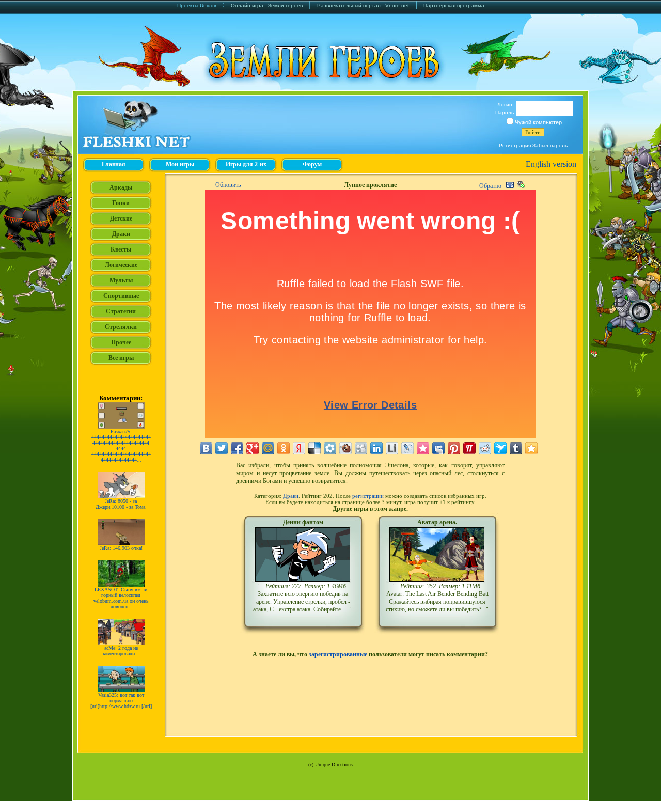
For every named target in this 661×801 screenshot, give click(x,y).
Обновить (228, 185)
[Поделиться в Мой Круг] (330, 448)
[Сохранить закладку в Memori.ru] (423, 448)
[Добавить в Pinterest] (454, 448)
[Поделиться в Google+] (252, 448)
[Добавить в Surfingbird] (500, 448)
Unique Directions (334, 764)
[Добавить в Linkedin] (376, 448)
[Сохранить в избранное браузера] (531, 448)
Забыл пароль (550, 145)
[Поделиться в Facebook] (237, 448)
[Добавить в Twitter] (221, 448)
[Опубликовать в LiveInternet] (392, 448)
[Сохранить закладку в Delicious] (314, 448)
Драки (290, 496)
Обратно (490, 186)
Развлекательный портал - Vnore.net (363, 5)
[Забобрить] (345, 448)
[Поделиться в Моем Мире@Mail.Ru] (268, 448)
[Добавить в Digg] (361, 448)
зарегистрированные (338, 654)
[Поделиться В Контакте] (206, 448)
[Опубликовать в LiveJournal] (407, 448)
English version (551, 164)
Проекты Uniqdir (196, 5)
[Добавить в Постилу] (469, 448)
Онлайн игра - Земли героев (267, 5)
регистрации (368, 496)
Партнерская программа (453, 5)
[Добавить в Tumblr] (516, 448)
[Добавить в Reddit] (485, 448)
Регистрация (515, 145)
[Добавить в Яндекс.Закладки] (299, 448)
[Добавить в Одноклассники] (283, 448)
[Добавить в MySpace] (438, 448)
